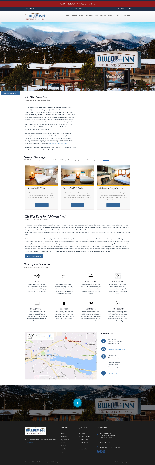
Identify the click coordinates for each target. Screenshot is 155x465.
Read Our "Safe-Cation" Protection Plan (77, 4)
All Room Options (84, 436)
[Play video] (77, 403)
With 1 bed (83, 440)
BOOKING (82, 433)
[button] (3, 56)
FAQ (62, 452)
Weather (111, 15)
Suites (82, 446)
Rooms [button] (74, 15)
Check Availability (10, 93)
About (119, 15)
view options (41, 205)
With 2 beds (83, 443)
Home (68, 15)
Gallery (103, 15)
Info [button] (96, 15)
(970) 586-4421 (105, 443)
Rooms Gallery (83, 449)
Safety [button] (81, 15)
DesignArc (127, 462)
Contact (127, 15)
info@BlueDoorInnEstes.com (116, 349)
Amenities (89, 15)
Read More (28, 443)
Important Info (65, 440)
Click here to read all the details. (58, 143)
